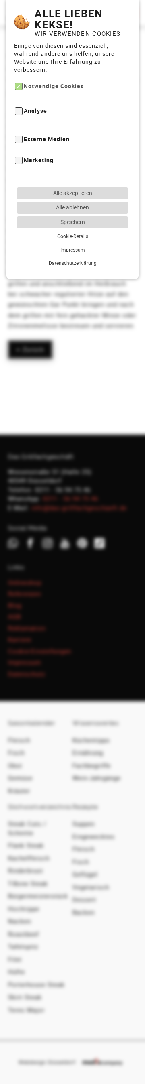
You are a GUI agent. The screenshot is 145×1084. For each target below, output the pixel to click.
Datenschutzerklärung (73, 263)
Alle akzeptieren (72, 193)
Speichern (72, 222)
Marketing (39, 160)
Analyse (35, 111)
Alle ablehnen (72, 207)
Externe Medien (47, 139)
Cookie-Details (72, 236)
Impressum (72, 249)
